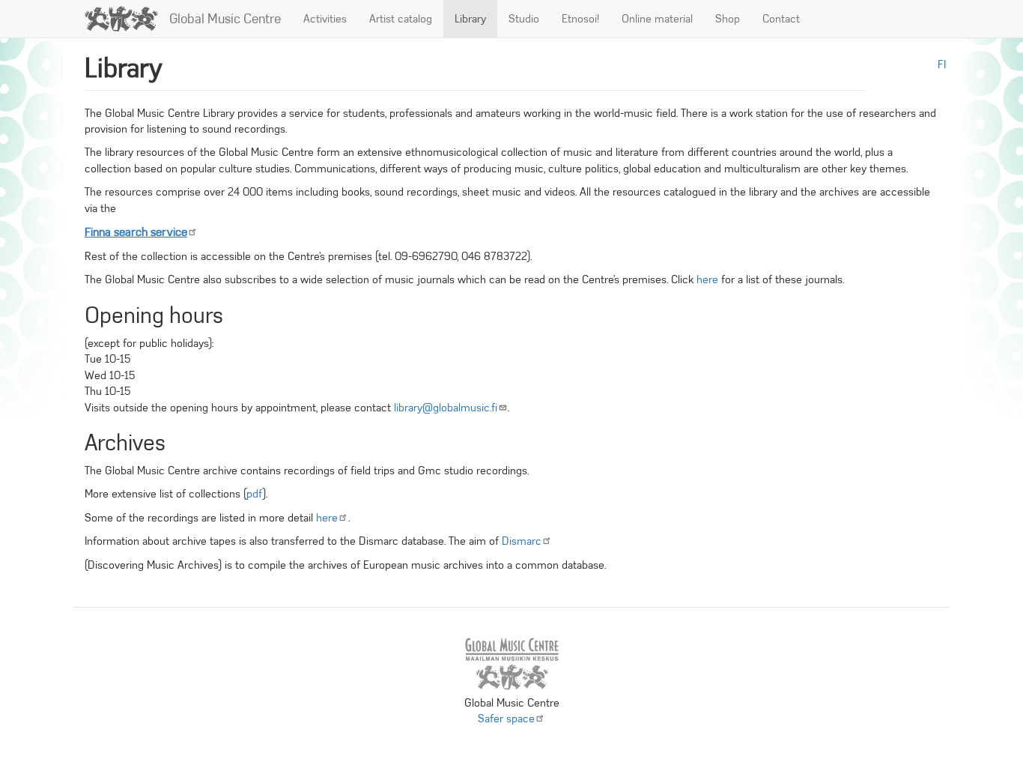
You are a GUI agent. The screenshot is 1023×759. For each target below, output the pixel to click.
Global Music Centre (225, 18)
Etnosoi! (580, 18)
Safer (506, 718)
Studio (524, 18)
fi (942, 64)
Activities (325, 18)
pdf (254, 494)
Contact (781, 18)
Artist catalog (400, 18)
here (707, 279)
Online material (657, 18)
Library (470, 18)
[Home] (127, 18)
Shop (727, 18)
